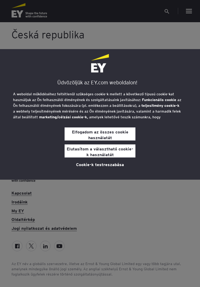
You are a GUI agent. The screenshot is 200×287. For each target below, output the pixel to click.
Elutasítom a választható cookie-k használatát (100, 151)
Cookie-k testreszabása (100, 164)
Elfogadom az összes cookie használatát (100, 134)
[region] (100, 114)
